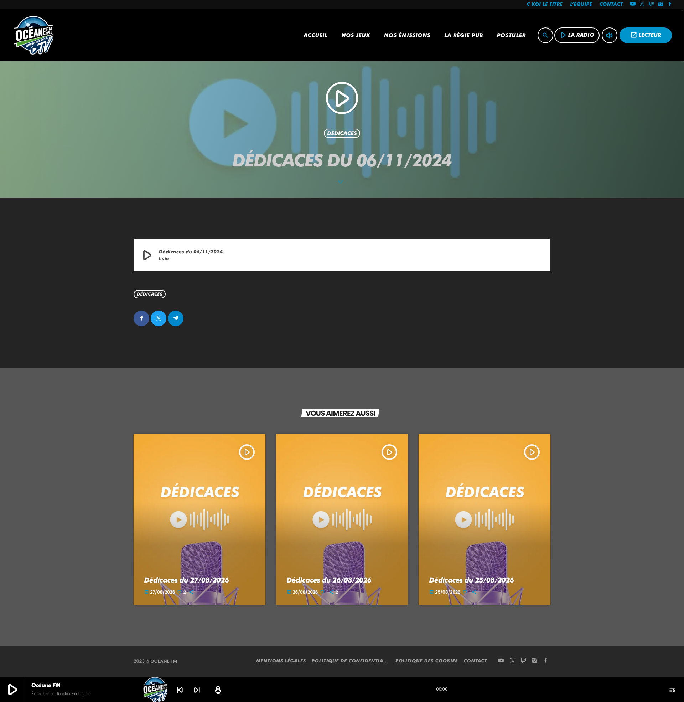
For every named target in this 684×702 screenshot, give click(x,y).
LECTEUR (645, 35)
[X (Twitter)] (642, 4)
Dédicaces (342, 133)
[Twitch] (651, 4)
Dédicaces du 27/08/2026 (186, 580)
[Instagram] (661, 4)
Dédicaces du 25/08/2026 (471, 580)
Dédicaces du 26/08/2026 (329, 580)
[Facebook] (670, 4)
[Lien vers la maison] (33, 35)
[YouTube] (633, 4)
